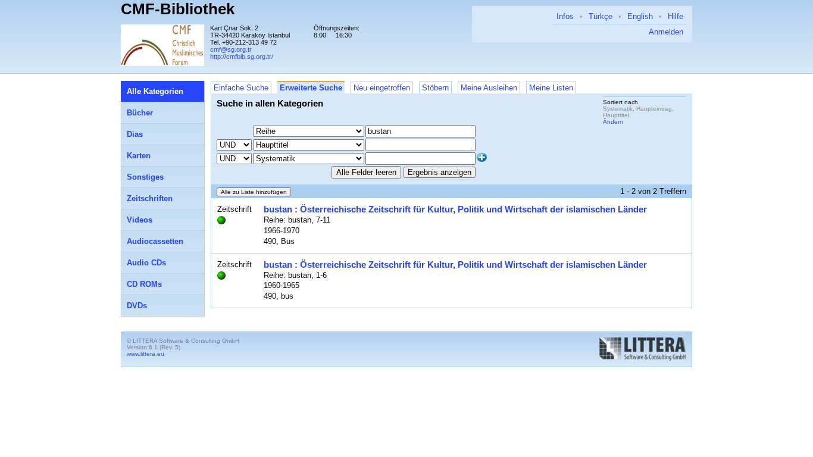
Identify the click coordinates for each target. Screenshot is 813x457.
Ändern (613, 121)
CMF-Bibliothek (177, 9)
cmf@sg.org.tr (231, 49)
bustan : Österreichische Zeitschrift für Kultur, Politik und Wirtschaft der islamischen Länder (455, 209)
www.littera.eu (145, 353)
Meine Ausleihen (489, 87)
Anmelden (666, 31)
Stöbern (435, 87)
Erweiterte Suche (311, 87)
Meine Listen (551, 87)
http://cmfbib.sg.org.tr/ (241, 56)
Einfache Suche (241, 87)
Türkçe (600, 16)
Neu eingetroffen (382, 87)
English (640, 16)
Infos (565, 16)
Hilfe (675, 16)
